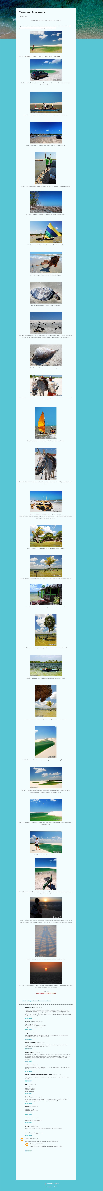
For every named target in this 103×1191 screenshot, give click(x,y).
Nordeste (47, 1001)
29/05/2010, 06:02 (38, 1097)
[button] (72, 11)
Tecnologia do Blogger (52, 1183)
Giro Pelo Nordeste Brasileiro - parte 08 (46, 993)
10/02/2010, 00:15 (40, 1042)
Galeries (55, 1186)
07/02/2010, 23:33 (33, 1033)
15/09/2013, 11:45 (34, 1138)
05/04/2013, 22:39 (35, 1126)
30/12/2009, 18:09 (38, 1021)
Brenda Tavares (29, 1097)
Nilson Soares (29, 1007)
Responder (28, 1018)
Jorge (26, 1033)
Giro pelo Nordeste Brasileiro (35, 1001)
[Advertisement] (82, 32)
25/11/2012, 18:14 (35, 1118)
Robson (32, 1144)
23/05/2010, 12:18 (32, 1084)
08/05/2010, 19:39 (57, 1074)
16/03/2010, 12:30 (39, 1052)
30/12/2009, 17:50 (37, 1007)
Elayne (27, 1106)
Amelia (27, 1139)
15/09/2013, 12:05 (39, 1143)
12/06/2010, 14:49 (33, 1106)
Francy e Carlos (29, 1021)
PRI (26, 1084)
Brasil (24, 1001)
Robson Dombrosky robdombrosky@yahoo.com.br (38, 1074)
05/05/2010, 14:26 (33, 1065)
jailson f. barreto (29, 1052)
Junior (27, 1065)
